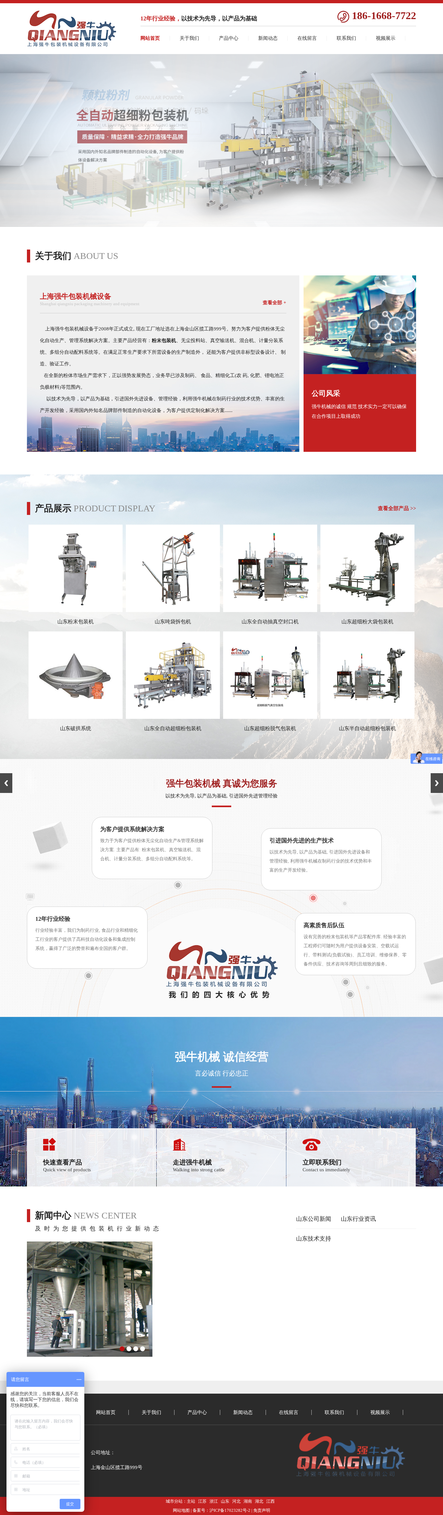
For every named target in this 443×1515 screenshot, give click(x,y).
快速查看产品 (62, 1162)
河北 (236, 1501)
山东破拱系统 (75, 728)
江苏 (202, 1501)
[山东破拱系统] (76, 717)
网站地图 (181, 1510)
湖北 (259, 1501)
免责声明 (261, 1510)
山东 (225, 1501)
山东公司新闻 (313, 1219)
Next (437, 783)
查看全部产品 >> (397, 508)
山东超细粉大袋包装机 (367, 621)
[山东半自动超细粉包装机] (367, 717)
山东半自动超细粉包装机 (367, 728)
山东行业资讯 (358, 1219)
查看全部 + (274, 302)
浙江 (214, 1501)
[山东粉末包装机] (76, 610)
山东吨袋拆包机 (173, 621)
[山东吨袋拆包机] (173, 610)
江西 (270, 1501)
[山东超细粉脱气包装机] (270, 717)
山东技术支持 (313, 1238)
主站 (191, 1501)
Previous (6, 783)
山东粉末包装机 (75, 621)
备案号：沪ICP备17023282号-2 (221, 1510)
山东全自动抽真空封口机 (270, 621)
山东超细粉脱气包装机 (270, 728)
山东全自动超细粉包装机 (172, 728)
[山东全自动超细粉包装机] (173, 717)
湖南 (248, 1501)
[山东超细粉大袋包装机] (367, 610)
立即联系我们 (322, 1162)
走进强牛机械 (192, 1162)
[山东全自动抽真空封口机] (270, 610)
